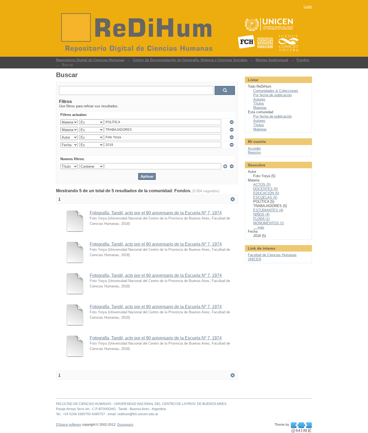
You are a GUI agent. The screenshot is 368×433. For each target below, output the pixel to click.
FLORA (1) (261, 219)
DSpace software (68, 425)
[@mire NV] (301, 427)
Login (308, 7)
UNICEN (254, 259)
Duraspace (125, 425)
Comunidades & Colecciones (275, 91)
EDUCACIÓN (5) (266, 193)
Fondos (303, 60)
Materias (260, 108)
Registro (254, 152)
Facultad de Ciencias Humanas (272, 255)
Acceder (254, 148)
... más (258, 227)
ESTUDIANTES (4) (268, 210)
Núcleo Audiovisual (272, 60)
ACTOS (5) (261, 185)
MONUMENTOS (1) (268, 223)
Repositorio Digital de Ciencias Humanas (90, 60)
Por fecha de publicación (272, 95)
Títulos (258, 103)
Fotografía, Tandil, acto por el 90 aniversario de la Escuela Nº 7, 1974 (156, 213)
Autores (259, 99)
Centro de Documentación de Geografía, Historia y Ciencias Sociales (190, 60)
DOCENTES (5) (265, 189)
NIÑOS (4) (261, 214)
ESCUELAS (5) (265, 197)
